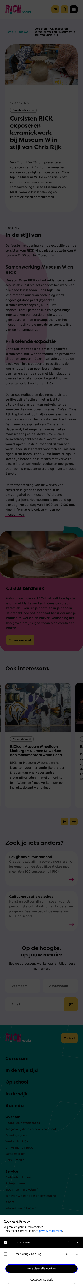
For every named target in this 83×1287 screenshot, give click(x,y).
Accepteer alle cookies (41, 1268)
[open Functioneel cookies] (77, 1243)
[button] (43, 1242)
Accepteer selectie (41, 1279)
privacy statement (50, 1231)
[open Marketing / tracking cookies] (77, 1254)
